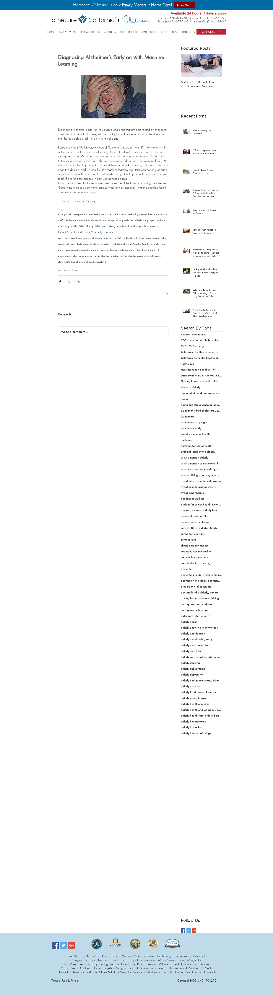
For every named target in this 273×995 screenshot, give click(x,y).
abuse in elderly (190, 387)
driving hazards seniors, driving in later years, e (133, 226)
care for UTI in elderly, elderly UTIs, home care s (201, 528)
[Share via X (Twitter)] (69, 281)
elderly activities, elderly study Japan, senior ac (141, 220)
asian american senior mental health (201, 463)
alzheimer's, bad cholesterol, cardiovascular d (82, 261)
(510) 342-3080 (216, 21)
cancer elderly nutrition (195, 516)
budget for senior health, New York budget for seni (85, 232)
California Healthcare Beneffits (199, 352)
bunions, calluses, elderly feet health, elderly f (134, 250)
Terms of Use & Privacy (65, 980)
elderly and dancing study (196, 639)
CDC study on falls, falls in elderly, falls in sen (81, 226)
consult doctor (190, 563)
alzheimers (187, 416)
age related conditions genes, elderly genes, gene (85, 238)
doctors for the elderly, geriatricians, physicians (136, 256)
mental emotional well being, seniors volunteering (140, 238)
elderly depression (192, 674)
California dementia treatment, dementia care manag (86, 220)
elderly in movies (191, 727)
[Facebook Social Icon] (55, 945)
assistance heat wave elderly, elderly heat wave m (201, 469)
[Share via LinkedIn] (78, 281)
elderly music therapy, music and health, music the (84, 214)
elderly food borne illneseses (198, 692)
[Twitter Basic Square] (188, 930)
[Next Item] (215, 66)
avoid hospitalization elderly (198, 487)
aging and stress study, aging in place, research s (84, 244)
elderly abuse (189, 622)
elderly (205, 616)
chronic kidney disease (195, 545)
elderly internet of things (196, 733)
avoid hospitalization (209, 481)
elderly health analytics (195, 704)
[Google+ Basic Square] (194, 930)
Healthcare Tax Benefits (195, 369)
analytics (186, 440)
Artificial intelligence (193, 334)
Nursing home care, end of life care (201, 381)
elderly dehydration (193, 668)
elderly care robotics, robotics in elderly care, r (83, 250)
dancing (206, 563)
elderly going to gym (194, 698)
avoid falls (187, 481)
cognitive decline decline (196, 551)
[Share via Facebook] (60, 281)
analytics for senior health (196, 446)
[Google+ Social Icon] (71, 945)
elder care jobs (190, 616)
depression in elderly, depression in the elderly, (83, 256)
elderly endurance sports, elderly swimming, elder (201, 680)
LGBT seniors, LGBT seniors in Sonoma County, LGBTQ (201, 375)
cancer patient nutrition (195, 522)
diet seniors (204, 586)
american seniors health (195, 434)
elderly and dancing (193, 633)
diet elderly (188, 586)
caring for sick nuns (192, 534)
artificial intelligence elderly (198, 451)
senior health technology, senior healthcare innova (140, 214)
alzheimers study (191, 428)
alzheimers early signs (194, 422)
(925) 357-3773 (216, 18)
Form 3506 (187, 364)
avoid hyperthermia (193, 493)
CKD (184, 346)
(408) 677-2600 (178, 21)
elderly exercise (190, 686)
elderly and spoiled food (196, 645)
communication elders (194, 557)
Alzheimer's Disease (68, 270)
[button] (90, 32)
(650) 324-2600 (178, 18)
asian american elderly (194, 457)
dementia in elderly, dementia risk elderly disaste (201, 575)
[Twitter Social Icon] (63, 945)
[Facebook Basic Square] (183, 930)
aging (184, 399)
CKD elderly (196, 346)
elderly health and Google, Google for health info (139, 244)
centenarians (188, 539)
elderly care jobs (191, 651)
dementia (186, 569)
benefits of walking (192, 498)
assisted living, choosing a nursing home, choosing (201, 475)
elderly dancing (190, 663)
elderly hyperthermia (193, 721)
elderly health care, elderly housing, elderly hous (201, 715)
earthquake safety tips (194, 610)
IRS (214, 369)
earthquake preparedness (196, 604)
